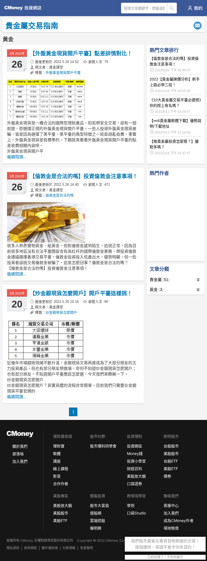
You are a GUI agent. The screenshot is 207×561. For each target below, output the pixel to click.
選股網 (95, 513)
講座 (57, 461)
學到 (130, 505)
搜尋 (172, 8)
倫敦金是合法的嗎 (60, 195)
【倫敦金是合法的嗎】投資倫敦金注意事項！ (84, 176)
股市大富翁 (99, 505)
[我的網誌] (195, 8)
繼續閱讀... (16, 157)
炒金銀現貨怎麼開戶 (61, 312)
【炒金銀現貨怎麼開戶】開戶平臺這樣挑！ (81, 293)
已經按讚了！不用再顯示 (165, 557)
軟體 (57, 453)
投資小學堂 (136, 461)
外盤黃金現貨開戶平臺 (63, 73)
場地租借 (171, 528)
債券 (167, 476)
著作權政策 (50, 548)
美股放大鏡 (136, 476)
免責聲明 (86, 548)
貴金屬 (159, 279)
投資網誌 (134, 446)
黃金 (156, 289)
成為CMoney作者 (178, 520)
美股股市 (171, 453)
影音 (57, 476)
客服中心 (171, 505)
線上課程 (60, 468)
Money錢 (135, 453)
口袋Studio (136, 513)
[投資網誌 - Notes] (25, 8)
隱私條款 (12, 548)
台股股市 (171, 446)
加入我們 (19, 461)
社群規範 (69, 548)
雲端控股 (97, 520)
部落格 (18, 453)
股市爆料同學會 (103, 446)
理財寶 (58, 446)
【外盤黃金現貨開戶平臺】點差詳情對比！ (81, 54)
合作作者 (60, 483)
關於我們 (19, 446)
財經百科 (134, 468)
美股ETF (171, 468)
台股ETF (171, 461)
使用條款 (30, 548)
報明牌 (95, 528)
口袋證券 (134, 483)
